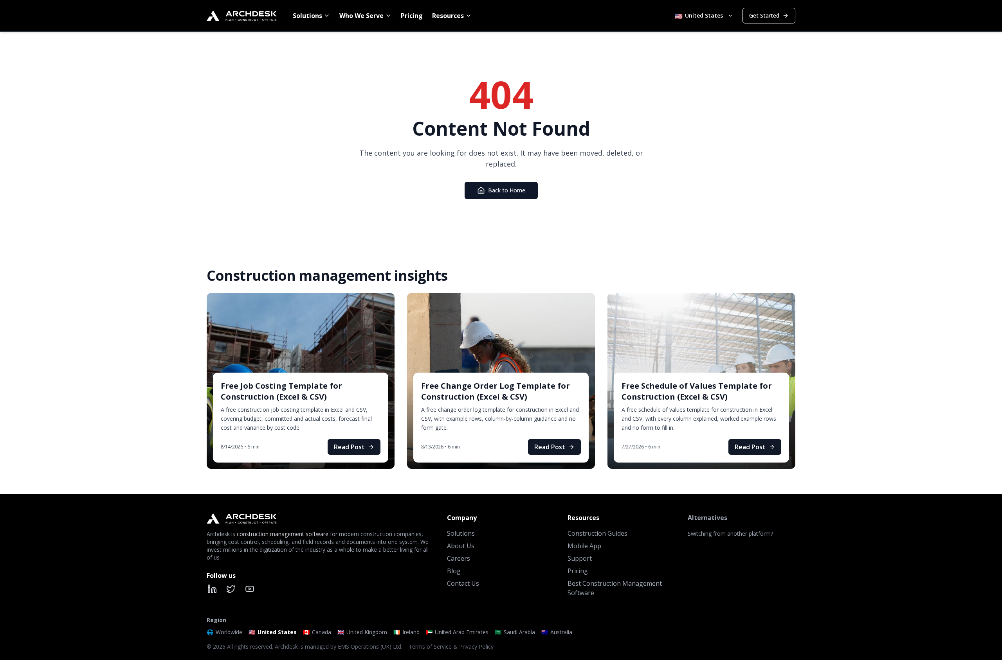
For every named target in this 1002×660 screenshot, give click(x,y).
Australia (556, 632)
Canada (317, 632)
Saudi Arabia (515, 632)
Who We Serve (361, 15)
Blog (454, 571)
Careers (458, 558)
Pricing (412, 15)
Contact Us (463, 583)
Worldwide (224, 632)
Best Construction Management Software (615, 588)
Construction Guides (597, 533)
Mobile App (584, 546)
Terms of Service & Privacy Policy (451, 646)
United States (273, 632)
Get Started (764, 15)
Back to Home (506, 190)
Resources (448, 15)
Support (580, 558)
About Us (460, 546)
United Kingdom (362, 632)
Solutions (307, 15)
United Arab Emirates (457, 632)
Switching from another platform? (730, 533)
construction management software (282, 534)
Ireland (406, 632)
